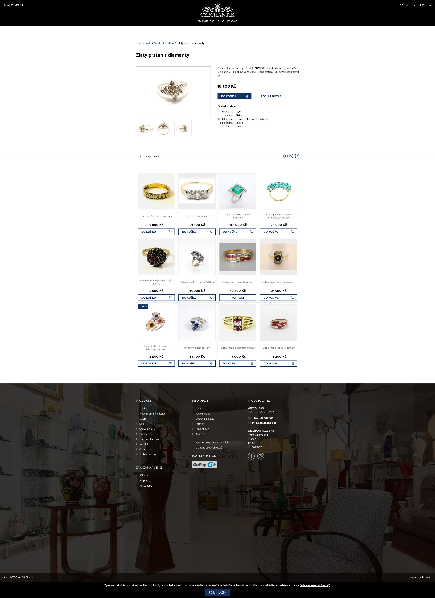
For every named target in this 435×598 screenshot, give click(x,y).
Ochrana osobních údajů (208, 447)
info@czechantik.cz (264, 423)
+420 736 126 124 (262, 418)
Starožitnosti (206, 21)
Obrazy (143, 434)
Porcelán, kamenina (150, 439)
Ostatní (143, 449)
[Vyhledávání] (430, 4)
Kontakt (232, 21)
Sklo (141, 424)
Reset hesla (145, 485)
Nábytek (144, 444)
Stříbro (142, 419)
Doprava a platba (204, 419)
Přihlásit (143, 475)
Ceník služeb (202, 429)
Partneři (199, 424)
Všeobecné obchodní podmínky (212, 442)
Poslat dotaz (271, 96)
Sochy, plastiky (147, 429)
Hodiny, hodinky (147, 454)
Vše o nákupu (202, 413)
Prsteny (169, 43)
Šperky (158, 43)
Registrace (145, 480)
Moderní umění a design (152, 413)
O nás (221, 21)
